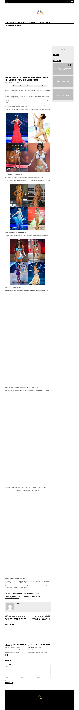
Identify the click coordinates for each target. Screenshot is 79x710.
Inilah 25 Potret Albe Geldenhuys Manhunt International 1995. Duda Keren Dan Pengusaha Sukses (41, 618)
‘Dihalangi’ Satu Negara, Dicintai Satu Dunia (39, 645)
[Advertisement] (39, 36)
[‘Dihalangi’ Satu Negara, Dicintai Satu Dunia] (39, 635)
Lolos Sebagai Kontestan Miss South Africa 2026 (15, 645)
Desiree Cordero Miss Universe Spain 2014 (32, 593)
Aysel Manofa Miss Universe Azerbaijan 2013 (14, 593)
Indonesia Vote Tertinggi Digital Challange (63, 68)
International (11, 25)
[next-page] (7, 655)
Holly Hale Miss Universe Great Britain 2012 (14, 596)
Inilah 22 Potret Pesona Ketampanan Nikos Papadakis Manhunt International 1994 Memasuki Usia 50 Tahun (15, 618)
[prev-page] (5, 655)
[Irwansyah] (6, 83)
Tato (13, 597)
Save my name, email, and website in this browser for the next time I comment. (20, 680)
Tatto (17, 597)
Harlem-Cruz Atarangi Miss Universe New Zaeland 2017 (33, 595)
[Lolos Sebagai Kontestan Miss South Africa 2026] (16, 635)
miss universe (8, 597)
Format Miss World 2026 (63, 81)
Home (6, 25)
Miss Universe (18, 25)
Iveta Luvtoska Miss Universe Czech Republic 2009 (33, 596)
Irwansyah (10, 82)
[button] (67, 1)
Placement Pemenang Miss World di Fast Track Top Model (63, 94)
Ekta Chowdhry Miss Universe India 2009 (13, 595)
